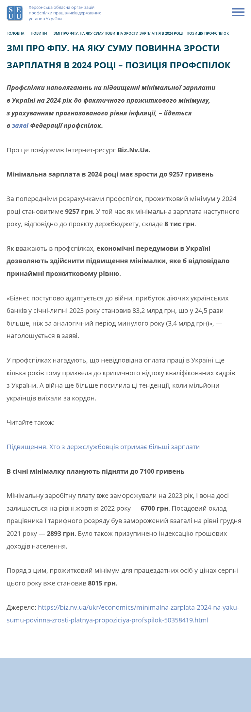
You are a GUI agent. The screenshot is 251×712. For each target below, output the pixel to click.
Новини (39, 33)
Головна (15, 33)
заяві (20, 125)
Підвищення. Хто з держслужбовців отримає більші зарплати (103, 446)
